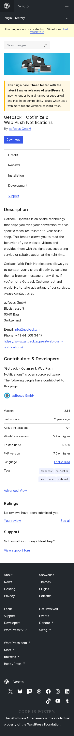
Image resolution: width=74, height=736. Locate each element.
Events (44, 616)
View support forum (18, 550)
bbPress (12, 657)
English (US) (62, 462)
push (42, 479)
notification (62, 471)
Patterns (45, 596)
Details (13, 155)
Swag (45, 630)
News (8, 582)
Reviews (14, 165)
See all (65, 521)
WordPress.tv (15, 630)
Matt (9, 650)
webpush (63, 479)
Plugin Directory (14, 18)
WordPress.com (17, 643)
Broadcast (46, 471)
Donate (46, 623)
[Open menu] (67, 6)
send (51, 479)
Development (17, 185)
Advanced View (15, 491)
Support (13, 196)
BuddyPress (14, 664)
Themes (45, 582)
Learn (8, 609)
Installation (16, 175)
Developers (12, 623)
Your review (12, 521)
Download (14, 139)
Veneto (18, 682)
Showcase (46, 575)
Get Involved (48, 609)
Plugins (44, 589)
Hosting (9, 589)
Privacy (9, 596)
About (8, 575)
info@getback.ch (27, 329)
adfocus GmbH (20, 129)
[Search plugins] (46, 45)
